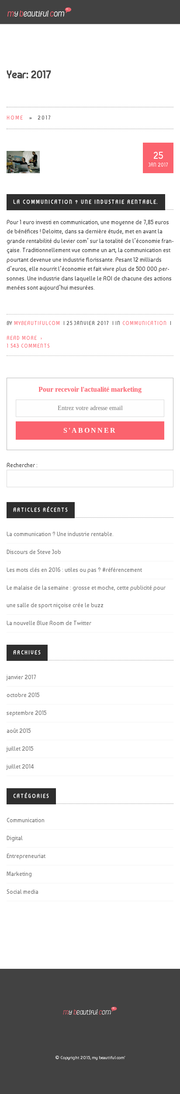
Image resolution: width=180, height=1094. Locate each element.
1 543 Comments (28, 346)
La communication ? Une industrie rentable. (86, 202)
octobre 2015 (23, 695)
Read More (22, 338)
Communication (144, 323)
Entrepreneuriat (26, 856)
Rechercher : (22, 465)
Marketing (19, 874)
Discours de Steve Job (34, 552)
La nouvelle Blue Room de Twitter (49, 623)
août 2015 (19, 731)
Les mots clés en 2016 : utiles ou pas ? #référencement (74, 570)
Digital (15, 838)
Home (15, 118)
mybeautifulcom (37, 323)
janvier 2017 (21, 677)
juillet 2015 (20, 748)
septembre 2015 (26, 713)
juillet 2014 (20, 766)
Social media (22, 892)
